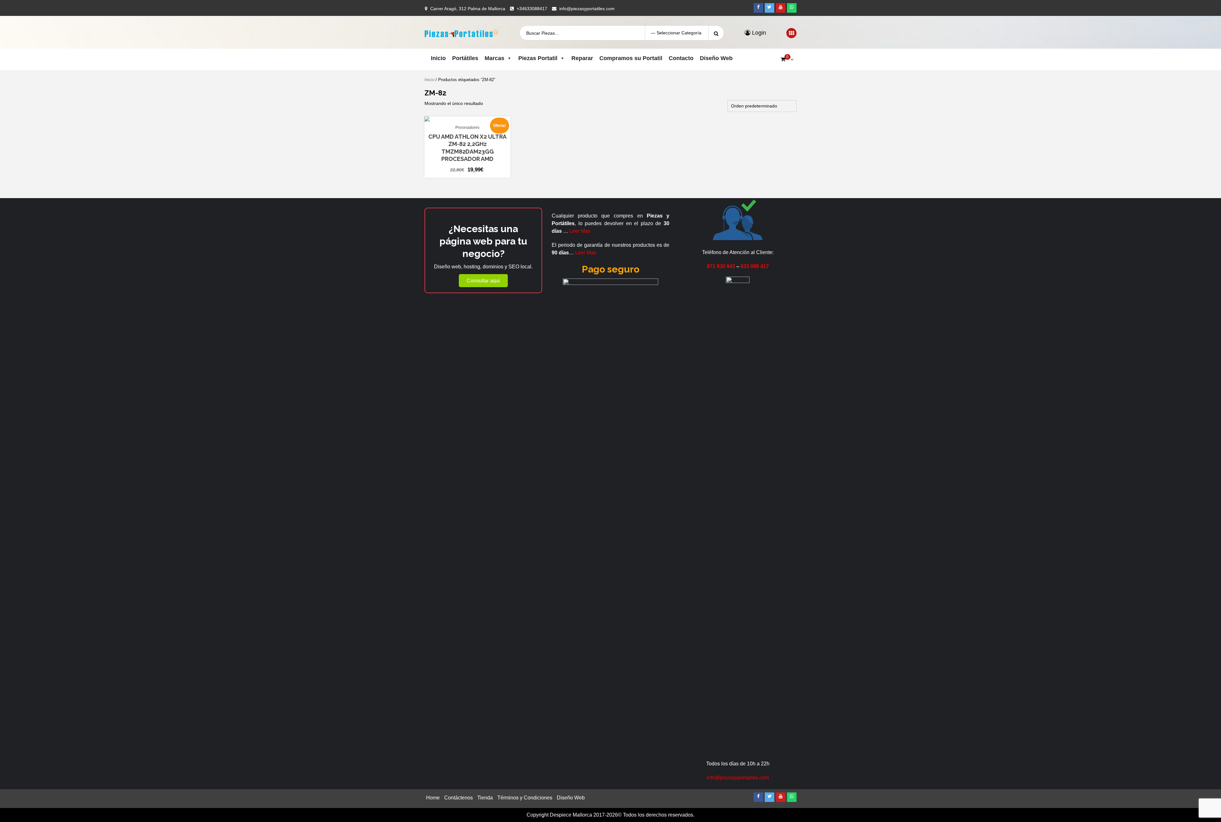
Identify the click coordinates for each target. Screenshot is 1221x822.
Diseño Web (716, 58)
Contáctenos (458, 797)
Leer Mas (579, 231)
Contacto (681, 58)
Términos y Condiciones (524, 797)
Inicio (438, 58)
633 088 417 (755, 266)
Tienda (485, 797)
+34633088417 (532, 8)
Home (433, 797)
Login (758, 33)
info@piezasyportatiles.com (587, 8)
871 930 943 (721, 266)
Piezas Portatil (537, 58)
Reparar (582, 58)
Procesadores (467, 127)
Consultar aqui (483, 280)
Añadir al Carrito (464, 118)
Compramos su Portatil (630, 58)
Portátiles (465, 58)
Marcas (494, 58)
